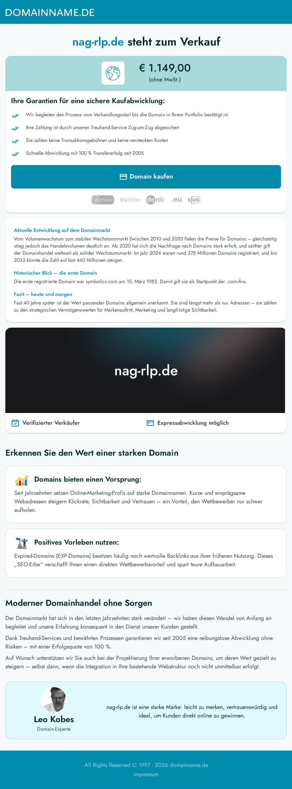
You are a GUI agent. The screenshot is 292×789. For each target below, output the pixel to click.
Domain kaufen (151, 176)
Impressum (146, 774)
